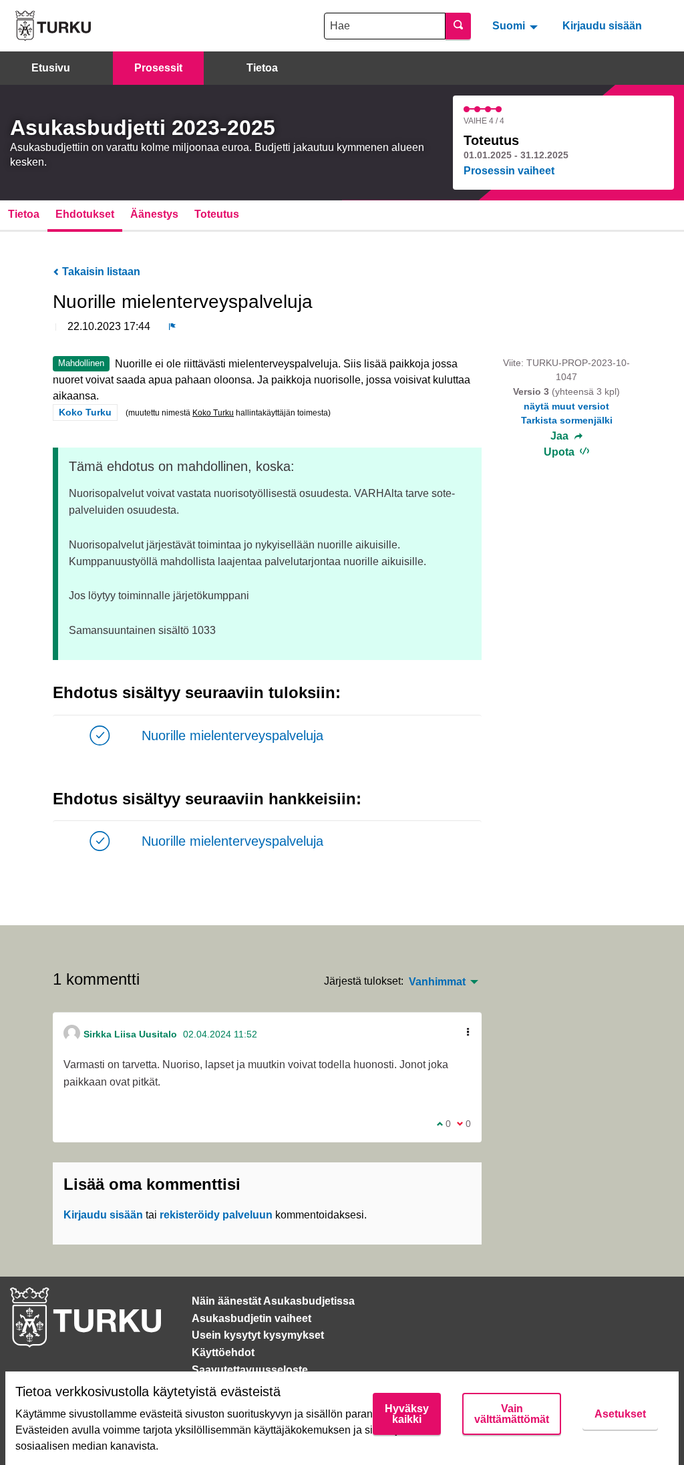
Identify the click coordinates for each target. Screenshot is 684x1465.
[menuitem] (516, 25)
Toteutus (216, 214)
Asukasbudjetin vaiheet (251, 1318)
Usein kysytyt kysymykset (258, 1335)
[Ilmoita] (172, 326)
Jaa (560, 436)
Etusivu (50, 67)
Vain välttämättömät (511, 1414)
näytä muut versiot (566, 406)
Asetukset (620, 1414)
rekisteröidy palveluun (216, 1214)
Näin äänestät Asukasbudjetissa (273, 1301)
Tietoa (262, 67)
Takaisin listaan (99, 271)
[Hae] (458, 26)
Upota (560, 452)
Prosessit (158, 67)
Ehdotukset (84, 214)
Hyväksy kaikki (407, 1414)
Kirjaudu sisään (602, 25)
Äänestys (154, 214)
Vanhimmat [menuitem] (437, 982)
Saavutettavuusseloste (250, 1369)
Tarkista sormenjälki (567, 420)
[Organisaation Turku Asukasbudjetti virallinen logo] (53, 26)
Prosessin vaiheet (509, 170)
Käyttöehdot (223, 1352)
